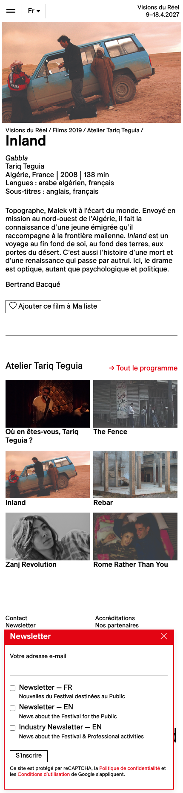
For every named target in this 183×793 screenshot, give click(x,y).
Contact (16, 618)
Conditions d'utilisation (44, 774)
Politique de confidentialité (129, 768)
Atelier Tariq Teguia (113, 130)
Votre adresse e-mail (38, 656)
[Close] (162, 636)
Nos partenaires (117, 625)
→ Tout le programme (143, 368)
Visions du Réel (26, 130)
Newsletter (21, 625)
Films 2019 (67, 130)
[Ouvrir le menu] (11, 11)
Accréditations (115, 618)
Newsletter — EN (68, 711)
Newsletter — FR (72, 692)
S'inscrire (29, 755)
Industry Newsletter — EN (81, 731)
